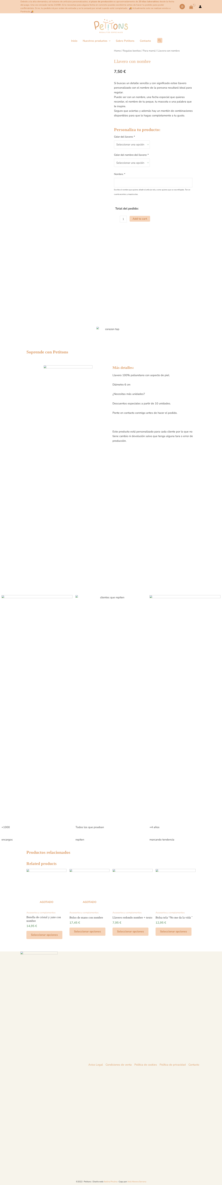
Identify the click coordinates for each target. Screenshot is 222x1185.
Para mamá (149, 50)
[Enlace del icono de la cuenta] (200, 6)
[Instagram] (182, 6)
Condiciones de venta (119, 1064)
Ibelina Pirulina (110, 1181)
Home (117, 50)
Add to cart (140, 219)
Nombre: (119, 174)
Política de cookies (145, 1064)
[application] (109, 41)
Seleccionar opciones (44, 935)
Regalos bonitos (132, 50)
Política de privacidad (173, 1064)
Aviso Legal (95, 1064)
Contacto (193, 1064)
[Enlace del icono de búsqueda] (160, 40)
